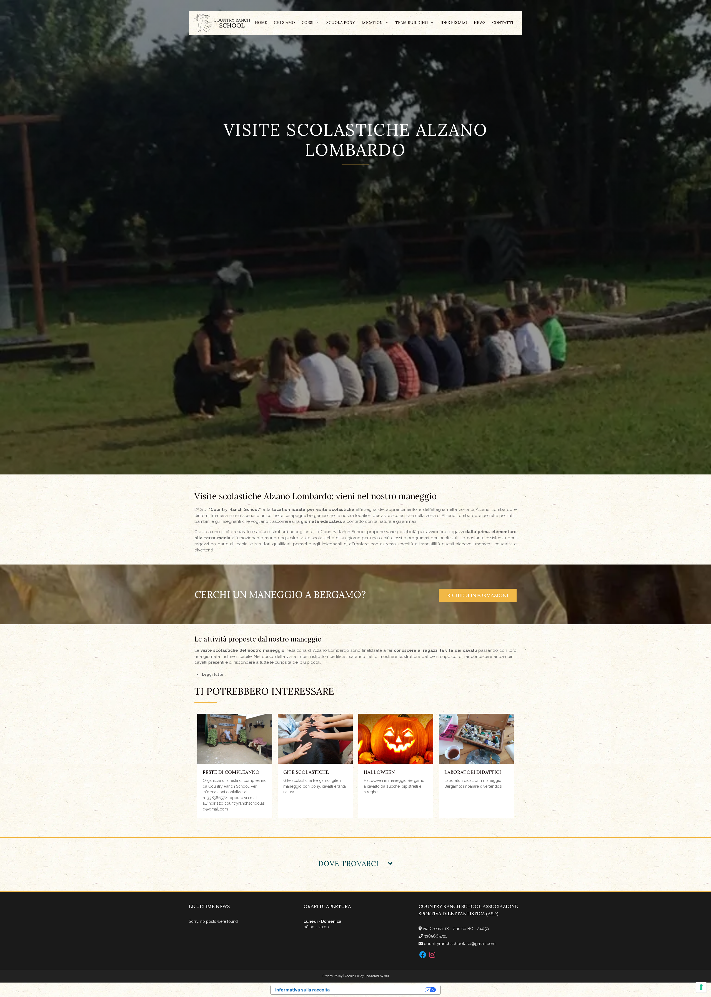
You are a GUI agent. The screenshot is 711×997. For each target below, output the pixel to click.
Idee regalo (453, 22)
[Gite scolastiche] (315, 739)
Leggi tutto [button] (212, 674)
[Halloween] (395, 739)
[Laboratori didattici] (476, 739)
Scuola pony (340, 22)
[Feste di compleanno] (234, 739)
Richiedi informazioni (477, 595)
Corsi (308, 22)
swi (386, 976)
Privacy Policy (332, 976)
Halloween (379, 772)
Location (372, 22)
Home (261, 22)
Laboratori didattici (472, 772)
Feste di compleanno (231, 772)
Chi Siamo (284, 22)
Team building (411, 22)
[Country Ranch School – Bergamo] (222, 22)
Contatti (502, 22)
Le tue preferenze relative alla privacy (380, 990)
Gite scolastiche (306, 772)
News (479, 22)
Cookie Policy (354, 976)
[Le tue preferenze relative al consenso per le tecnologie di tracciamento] (701, 987)
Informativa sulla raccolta (302, 990)
